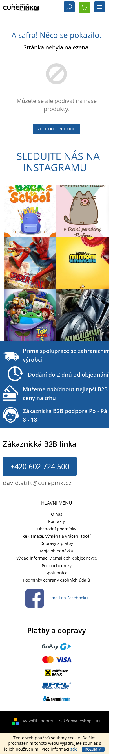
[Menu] (100, 7)
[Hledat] (69, 7)
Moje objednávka (56, 551)
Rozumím (93, 749)
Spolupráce (56, 573)
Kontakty (56, 521)
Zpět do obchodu (57, 129)
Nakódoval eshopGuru (79, 721)
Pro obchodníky (57, 565)
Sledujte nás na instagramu (58, 161)
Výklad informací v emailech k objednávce (56, 558)
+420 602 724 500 (39, 466)
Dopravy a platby (56, 543)
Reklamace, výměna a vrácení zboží (56, 536)
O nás (56, 514)
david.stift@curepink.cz (37, 483)
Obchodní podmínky (56, 529)
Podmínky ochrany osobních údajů (56, 580)
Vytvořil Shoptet (38, 721)
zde (73, 749)
